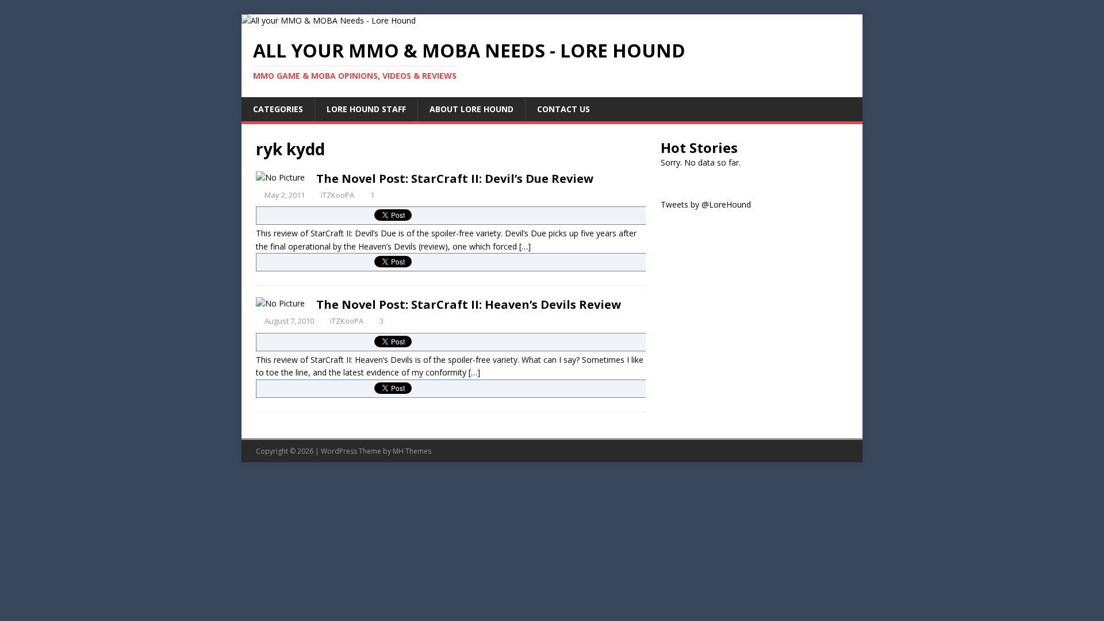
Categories (278, 108)
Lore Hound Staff (366, 108)
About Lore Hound (471, 108)
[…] (525, 246)
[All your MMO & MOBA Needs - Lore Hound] (328, 20)
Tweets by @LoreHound (706, 204)
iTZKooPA (337, 195)
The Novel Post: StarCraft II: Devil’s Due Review (454, 178)
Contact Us (563, 108)
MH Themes (412, 451)
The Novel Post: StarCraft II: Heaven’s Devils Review (468, 304)
